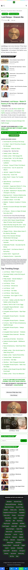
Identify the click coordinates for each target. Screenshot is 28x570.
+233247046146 (18, 385)
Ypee (17, 556)
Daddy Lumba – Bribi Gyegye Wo (12, 156)
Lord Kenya (14, 395)
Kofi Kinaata (15, 523)
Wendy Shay (21, 553)
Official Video (10, 542)
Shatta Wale (20, 548)
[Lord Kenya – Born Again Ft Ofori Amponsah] (5, 488)
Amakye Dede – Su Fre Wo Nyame (13, 158)
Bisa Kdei (20, 504)
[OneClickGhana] (14, 2)
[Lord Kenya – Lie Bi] (5, 451)
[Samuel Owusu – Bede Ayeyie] (5, 94)
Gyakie (15, 518)
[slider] (24, 132)
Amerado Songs (17, 501)
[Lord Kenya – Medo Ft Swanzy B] (5, 469)
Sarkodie (13, 548)
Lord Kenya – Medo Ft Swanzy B (17, 468)
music (2, 111)
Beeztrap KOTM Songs (11, 504)
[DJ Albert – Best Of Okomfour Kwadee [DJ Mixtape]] (5, 87)
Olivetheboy (18, 542)
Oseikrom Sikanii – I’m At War (11, 199)
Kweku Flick (19, 528)
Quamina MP (16, 545)
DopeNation (22, 512)
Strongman (22, 550)
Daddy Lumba (13, 509)
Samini (6, 548)
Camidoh (6, 509)
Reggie (23, 545)
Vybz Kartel (13, 553)
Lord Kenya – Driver (14, 462)
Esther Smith (7, 515)
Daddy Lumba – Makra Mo (10, 153)
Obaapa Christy (20, 539)
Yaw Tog (12, 556)
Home (4, 10)
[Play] (3, 132)
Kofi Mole (22, 523)
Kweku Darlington (10, 528)
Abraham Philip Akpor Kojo (14, 392)
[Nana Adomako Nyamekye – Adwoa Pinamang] (5, 68)
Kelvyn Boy (8, 520)
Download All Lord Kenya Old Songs (13, 141)
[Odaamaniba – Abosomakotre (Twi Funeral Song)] (5, 75)
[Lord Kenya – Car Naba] (5, 457)
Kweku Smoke (9, 531)
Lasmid (21, 534)
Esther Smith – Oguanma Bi (11, 254)
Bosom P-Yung (19, 507)
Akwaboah (9, 501)
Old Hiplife (19, 10)
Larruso (15, 534)
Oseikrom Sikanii (7, 545)
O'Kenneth (12, 539)
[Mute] (21, 132)
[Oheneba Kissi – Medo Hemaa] (5, 81)
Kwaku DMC (14, 526)
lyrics (11, 111)
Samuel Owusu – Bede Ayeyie (16, 93)
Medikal (21, 537)
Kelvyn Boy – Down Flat (10, 174)
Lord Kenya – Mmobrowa (15, 474)
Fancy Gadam (21, 515)
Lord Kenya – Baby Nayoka (16, 480)
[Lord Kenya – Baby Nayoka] (5, 482)
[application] (14, 132)
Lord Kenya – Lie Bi (14, 449)
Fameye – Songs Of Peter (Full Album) (14, 165)
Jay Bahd (21, 518)
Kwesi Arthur (8, 534)
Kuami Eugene (5, 526)
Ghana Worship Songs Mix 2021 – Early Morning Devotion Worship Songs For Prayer (14, 227)
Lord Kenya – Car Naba (15, 455)
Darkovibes (21, 509)
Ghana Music (8, 518)
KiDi (14, 520)
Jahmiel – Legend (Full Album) (12, 172)
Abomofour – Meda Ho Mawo (11, 148)
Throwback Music (11, 10)
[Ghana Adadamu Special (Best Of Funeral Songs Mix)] (5, 61)
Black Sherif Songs (9, 507)
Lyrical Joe (7, 537)
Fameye (14, 515)
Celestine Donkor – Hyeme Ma (12, 256)
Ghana (6, 217)
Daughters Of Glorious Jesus (10, 512)
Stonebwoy (14, 550)
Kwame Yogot (22, 526)
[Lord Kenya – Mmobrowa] (5, 476)
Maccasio (14, 537)
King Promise (7, 523)
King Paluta (19, 520)
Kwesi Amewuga (18, 531)
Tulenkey (6, 553)
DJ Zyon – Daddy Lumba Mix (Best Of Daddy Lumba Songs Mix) (14, 128)
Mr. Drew (6, 539)
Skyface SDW (6, 550)
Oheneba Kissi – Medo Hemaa (16, 80)
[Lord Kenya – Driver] (5, 463)
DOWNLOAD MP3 (15, 135)
